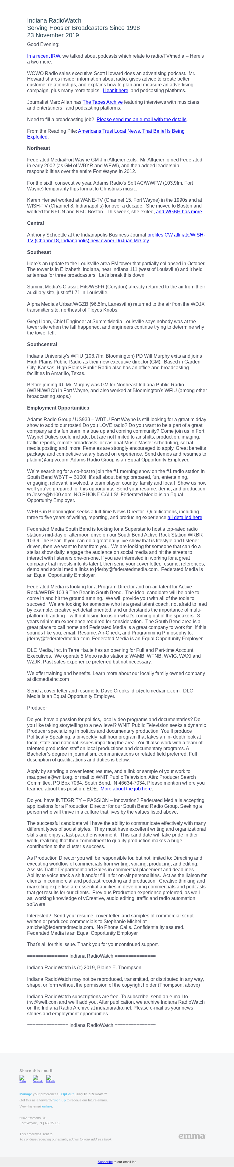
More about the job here (126, 788)
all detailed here (185, 517)
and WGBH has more (179, 211)
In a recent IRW (43, 56)
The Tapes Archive (103, 102)
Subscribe (105, 1162)
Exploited (37, 136)
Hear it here (115, 90)
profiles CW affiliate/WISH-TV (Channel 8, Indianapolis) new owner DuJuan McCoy (116, 237)
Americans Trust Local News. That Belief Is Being (131, 131)
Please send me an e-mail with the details (141, 119)
